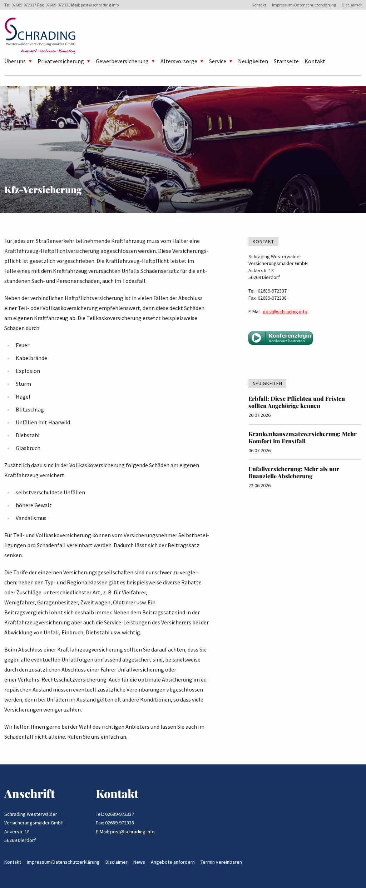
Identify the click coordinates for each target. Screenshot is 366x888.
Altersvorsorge (178, 61)
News (139, 862)
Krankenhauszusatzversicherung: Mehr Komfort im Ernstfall (302, 437)
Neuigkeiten (253, 61)
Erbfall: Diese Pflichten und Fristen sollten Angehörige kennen (296, 402)
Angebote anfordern (173, 862)
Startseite (286, 61)
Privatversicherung (61, 61)
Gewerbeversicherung (122, 61)
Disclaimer (352, 5)
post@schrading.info (100, 5)
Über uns (15, 61)
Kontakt (259, 5)
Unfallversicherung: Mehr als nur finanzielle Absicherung (293, 472)
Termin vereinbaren (221, 862)
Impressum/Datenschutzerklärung (304, 5)
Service (217, 61)
